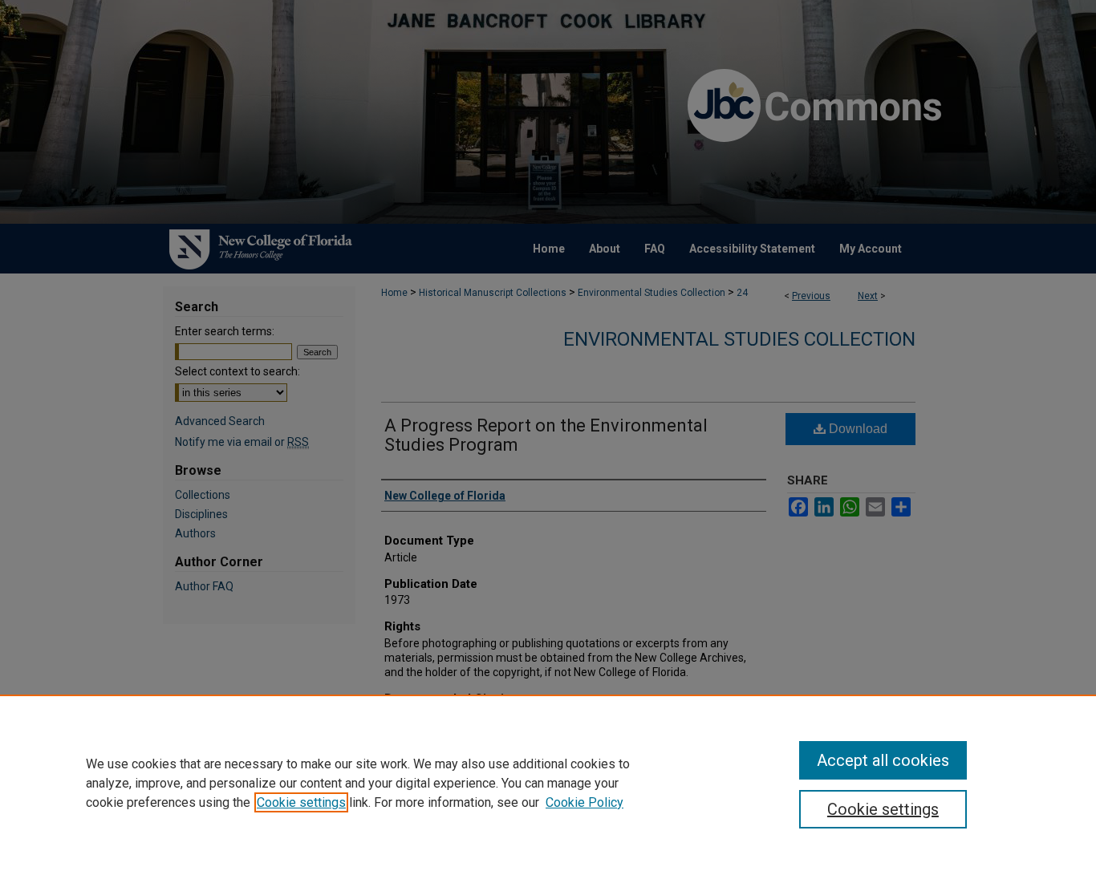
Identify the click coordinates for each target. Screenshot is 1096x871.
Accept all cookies (883, 760)
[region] (548, 783)
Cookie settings (301, 802)
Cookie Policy (584, 802)
